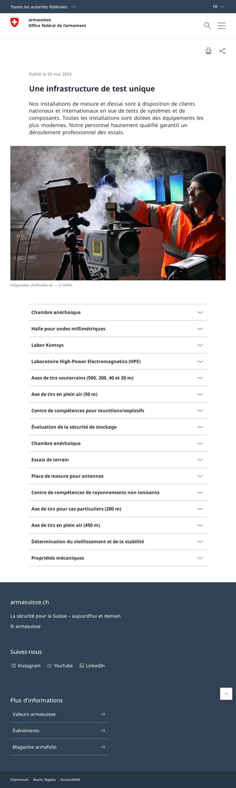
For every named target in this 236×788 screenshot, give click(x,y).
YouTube (63, 665)
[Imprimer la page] (208, 51)
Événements (26, 730)
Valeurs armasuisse (34, 714)
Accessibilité (70, 779)
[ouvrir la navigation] (221, 26)
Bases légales (44, 779)
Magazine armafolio (35, 747)
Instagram (29, 665)
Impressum (19, 779)
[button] (226, 693)
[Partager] (222, 51)
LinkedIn (95, 665)
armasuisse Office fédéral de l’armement (57, 22)
